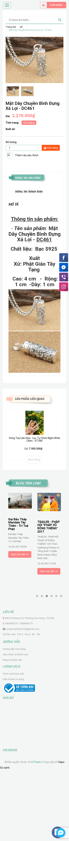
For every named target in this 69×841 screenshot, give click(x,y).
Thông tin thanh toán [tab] (29, 191)
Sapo (61, 762)
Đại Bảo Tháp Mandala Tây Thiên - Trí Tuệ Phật (18, 524)
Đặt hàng (52, 147)
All (21, 27)
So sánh (5, 767)
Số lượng (11, 142)
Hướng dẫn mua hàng (14, 649)
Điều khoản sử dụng (13, 679)
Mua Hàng (34, 459)
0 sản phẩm (56, 4)
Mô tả (13, 203)
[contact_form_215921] (60, 832)
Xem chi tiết (18, 554)
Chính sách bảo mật (13, 673)
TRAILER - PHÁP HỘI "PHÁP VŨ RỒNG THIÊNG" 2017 (48, 526)
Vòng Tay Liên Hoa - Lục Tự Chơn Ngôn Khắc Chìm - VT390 (34, 439)
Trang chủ (11, 27)
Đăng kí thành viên (12, 660)
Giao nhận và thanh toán (15, 654)
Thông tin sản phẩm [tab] (27, 177)
